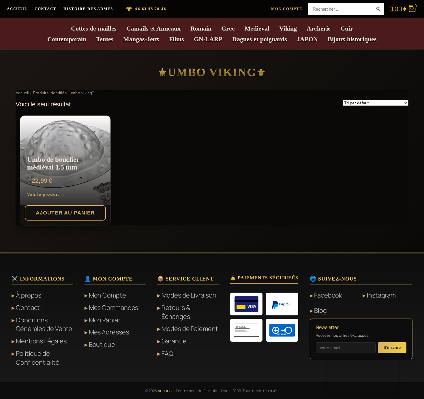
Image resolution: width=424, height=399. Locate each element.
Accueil (17, 9)
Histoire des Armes (88, 9)
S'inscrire (392, 347)
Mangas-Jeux (141, 39)
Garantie (174, 341)
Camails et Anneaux (153, 28)
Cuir (346, 28)
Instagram (381, 295)
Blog (320, 310)
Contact (46, 9)
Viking (288, 28)
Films (176, 39)
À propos (28, 295)
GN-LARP (208, 39)
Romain (200, 28)
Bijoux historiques (352, 39)
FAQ (167, 353)
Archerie (319, 28)
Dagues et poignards (259, 39)
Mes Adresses (109, 332)
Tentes (104, 39)
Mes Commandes (113, 307)
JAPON (307, 39)
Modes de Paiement (190, 328)
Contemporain (66, 39)
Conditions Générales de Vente (44, 324)
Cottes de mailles (94, 28)
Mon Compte (287, 9)
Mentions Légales (41, 341)
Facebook (328, 295)
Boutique (102, 344)
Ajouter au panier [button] (65, 213)
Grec (228, 28)
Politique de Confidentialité (37, 358)
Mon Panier (105, 320)
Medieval (257, 28)
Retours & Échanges (176, 312)
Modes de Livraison (189, 295)
